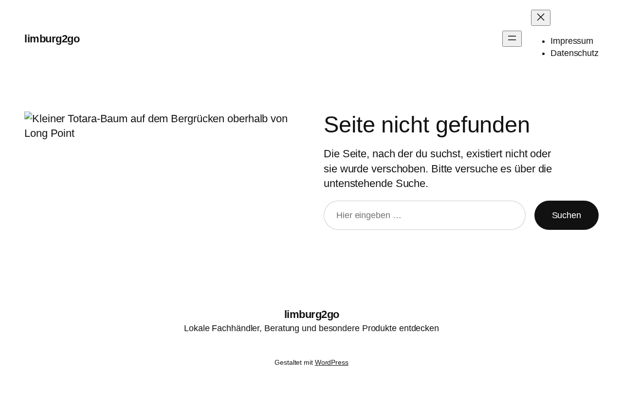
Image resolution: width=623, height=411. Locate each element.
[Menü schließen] (540, 18)
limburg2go (51, 39)
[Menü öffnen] (512, 39)
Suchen (566, 215)
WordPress (331, 362)
